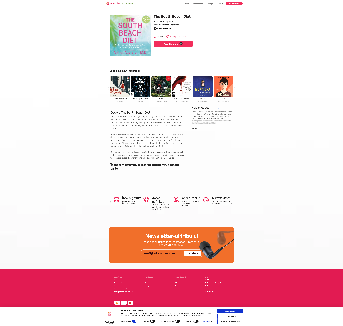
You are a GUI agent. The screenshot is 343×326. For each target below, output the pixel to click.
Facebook (148, 280)
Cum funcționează (120, 289)
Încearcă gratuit (234, 3)
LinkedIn (147, 283)
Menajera (202, 99)
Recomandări (198, 3)
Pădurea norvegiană (120, 99)
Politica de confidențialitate (214, 283)
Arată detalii (206, 321)
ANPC (207, 280)
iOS (176, 283)
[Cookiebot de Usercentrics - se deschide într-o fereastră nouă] (109, 322)
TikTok (147, 289)
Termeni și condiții (211, 289)
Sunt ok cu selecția (230, 316)
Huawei (177, 286)
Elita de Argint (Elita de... (140, 99)
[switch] (152, 321)
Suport (116, 280)
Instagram (148, 286)
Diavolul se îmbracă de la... (182, 99)
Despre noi (118, 283)
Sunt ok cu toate (230, 311)
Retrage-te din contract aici (123, 292)
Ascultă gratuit (171, 43)
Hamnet (161, 99)
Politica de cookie (211, 286)
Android (177, 280)
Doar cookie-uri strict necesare (230, 321)
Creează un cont (119, 286)
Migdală (223, 99)
